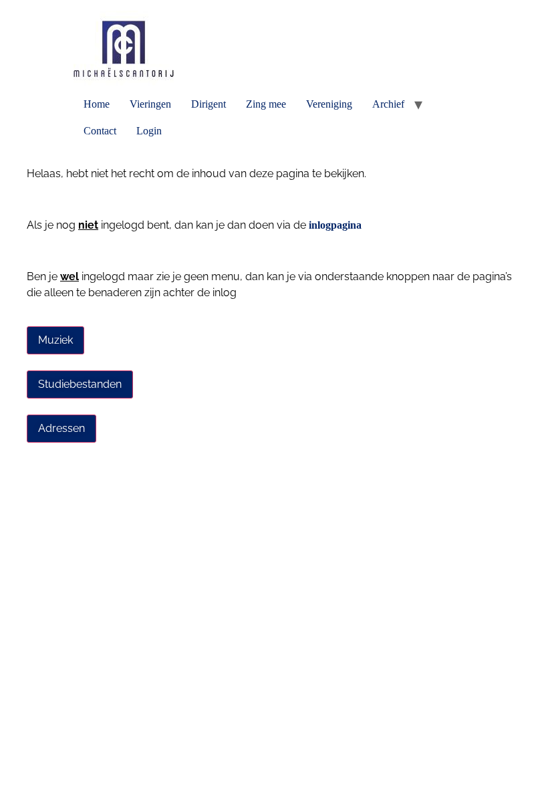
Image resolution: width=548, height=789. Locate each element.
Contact (100, 130)
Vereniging (329, 104)
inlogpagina (335, 225)
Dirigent (208, 104)
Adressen (61, 428)
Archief (388, 104)
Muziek (55, 340)
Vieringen (150, 104)
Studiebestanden (80, 384)
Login (149, 130)
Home (97, 104)
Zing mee (266, 104)
